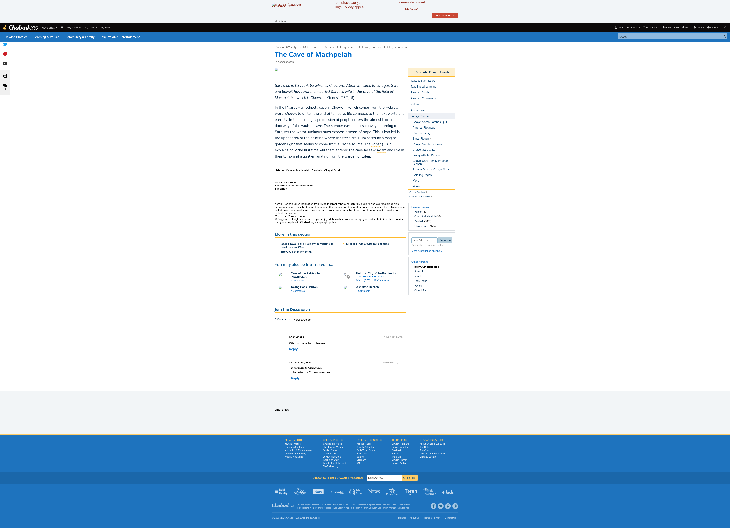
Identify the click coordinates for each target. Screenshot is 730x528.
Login (621, 27)
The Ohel (424, 450)
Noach (417, 276)
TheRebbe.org (330, 466)
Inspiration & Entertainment (120, 37)
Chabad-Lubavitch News (432, 453)
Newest (298, 319)
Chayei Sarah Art (398, 47)
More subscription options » (426, 250)
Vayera (418, 285)
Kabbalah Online (332, 460)
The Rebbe (425, 447)
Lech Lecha (420, 281)
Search (360, 457)
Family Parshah (372, 47)
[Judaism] (20, 27)
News (374, 491)
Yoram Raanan (286, 62)
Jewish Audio (399, 463)
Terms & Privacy (432, 518)
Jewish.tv (319, 491)
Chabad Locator (428, 457)
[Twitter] (441, 506)
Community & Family (79, 37)
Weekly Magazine (294, 457)
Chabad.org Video (332, 444)
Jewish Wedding (400, 447)
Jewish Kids (448, 491)
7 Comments (298, 290)
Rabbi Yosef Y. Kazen (342, 508)
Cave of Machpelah (425, 216)
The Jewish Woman (333, 447)
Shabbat (396, 450)
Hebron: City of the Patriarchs (376, 273)
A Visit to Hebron (367, 287)
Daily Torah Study (366, 450)
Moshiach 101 (330, 453)
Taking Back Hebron (304, 287)
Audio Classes (356, 491)
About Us (414, 518)
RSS (359, 463)
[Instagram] (455, 506)
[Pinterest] (448, 506)
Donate (700, 27)
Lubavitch (337, 505)
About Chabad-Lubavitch (433, 444)
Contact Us (450, 518)
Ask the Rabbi (653, 27)
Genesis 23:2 (337, 97)
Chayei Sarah (348, 47)
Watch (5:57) (363, 280)
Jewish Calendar (365, 447)
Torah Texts (411, 491)
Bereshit (418, 271)
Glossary (361, 460)
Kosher (395, 453)
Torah (365, 508)
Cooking (393, 491)
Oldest (307, 319)
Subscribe (362, 453)
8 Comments (298, 280)
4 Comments (363, 290)
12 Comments (381, 280)
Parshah (421, 72)
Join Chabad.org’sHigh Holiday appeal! (350, 4)
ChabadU (337, 491)
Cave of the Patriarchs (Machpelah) (305, 275)
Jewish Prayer (399, 460)
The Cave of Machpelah (296, 251)
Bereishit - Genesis (323, 47)
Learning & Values (46, 37)
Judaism (373, 508)
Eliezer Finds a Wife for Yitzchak (367, 243)
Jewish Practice (16, 37)
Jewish (385, 508)
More (416, 180)
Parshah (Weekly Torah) (290, 47)
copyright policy (326, 222)
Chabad (328, 505)
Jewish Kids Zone (332, 457)
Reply (293, 349)
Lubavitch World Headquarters (396, 505)
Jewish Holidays (400, 444)
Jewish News (330, 450)
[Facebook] (433, 506)
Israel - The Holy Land (334, 463)
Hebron (418, 211)
